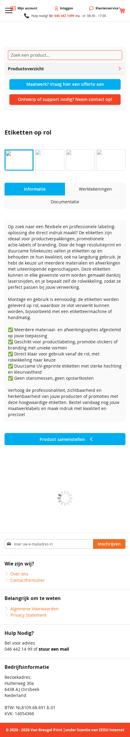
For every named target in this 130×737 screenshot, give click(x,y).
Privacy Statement (28, 615)
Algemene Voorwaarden (34, 609)
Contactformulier (27, 580)
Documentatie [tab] (65, 202)
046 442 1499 (64, 16)
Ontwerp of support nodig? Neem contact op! (65, 99)
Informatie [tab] (35, 189)
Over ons (19, 574)
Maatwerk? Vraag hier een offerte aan (65, 84)
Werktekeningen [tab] (95, 189)
